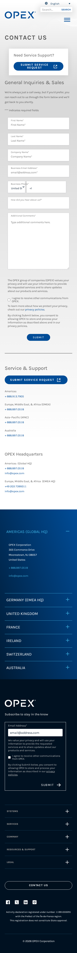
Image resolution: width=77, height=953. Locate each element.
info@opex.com (14, 473)
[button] (57, 3)
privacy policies (34, 309)
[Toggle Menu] (67, 20)
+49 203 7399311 (15, 486)
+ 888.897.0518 (14, 409)
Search (66, 9)
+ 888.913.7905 (14, 396)
